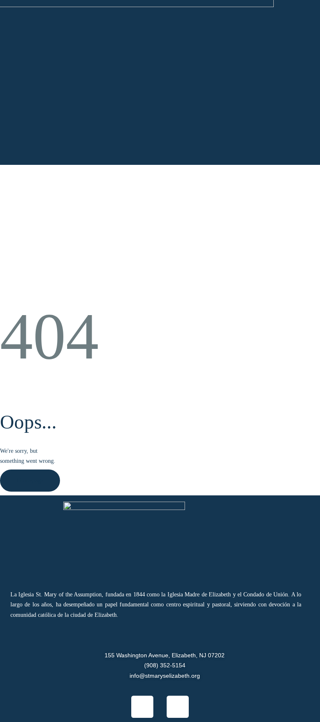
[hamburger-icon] (288, 32)
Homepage (30, 480)
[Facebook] (142, 707)
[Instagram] (178, 707)
